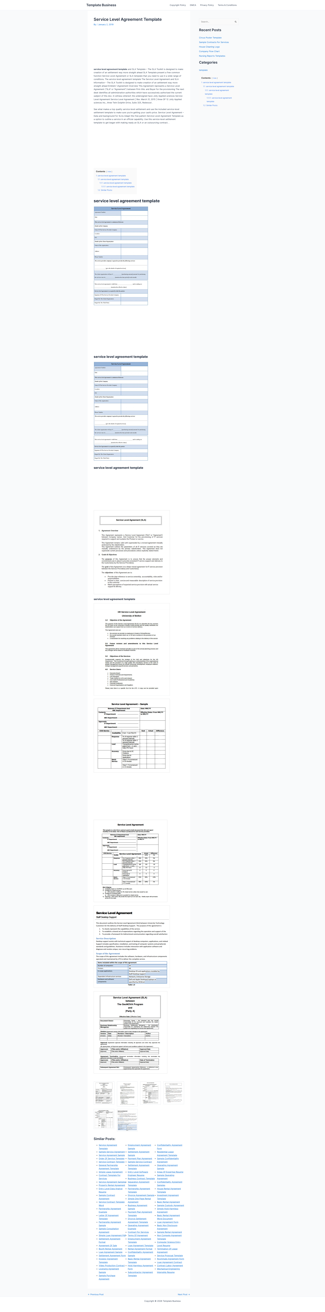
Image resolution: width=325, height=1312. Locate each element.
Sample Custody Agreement (170, 1205)
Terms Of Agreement (138, 1235)
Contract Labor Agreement (170, 1265)
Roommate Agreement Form (170, 1259)
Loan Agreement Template (140, 1245)
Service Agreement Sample (112, 1155)
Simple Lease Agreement (111, 1172)
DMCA (193, 5)
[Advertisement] (115, 48)
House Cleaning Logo (209, 46)
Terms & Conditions (227, 5)
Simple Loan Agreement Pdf (112, 1235)
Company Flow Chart (209, 51)
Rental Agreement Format (140, 1249)
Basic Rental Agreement (168, 1202)
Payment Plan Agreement (140, 1158)
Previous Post (96, 1294)
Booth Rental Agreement (110, 1249)
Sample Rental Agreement (169, 1232)
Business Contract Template (141, 1178)
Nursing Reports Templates (212, 56)
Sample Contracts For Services (214, 42)
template (203, 70)
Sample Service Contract (140, 1162)
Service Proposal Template (170, 1255)
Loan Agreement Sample (110, 1252)
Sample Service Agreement (112, 1152)
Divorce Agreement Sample (141, 1195)
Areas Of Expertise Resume (170, 1172)
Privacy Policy (207, 5)
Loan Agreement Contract (169, 1262)
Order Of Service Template (111, 1158)
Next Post (184, 1294)
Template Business (101, 5)
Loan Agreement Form (167, 1222)
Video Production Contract (112, 1265)
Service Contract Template (112, 1162)
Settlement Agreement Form (112, 1255)
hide (109, 172)
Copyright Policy (178, 5)
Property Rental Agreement (112, 1185)
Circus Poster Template (210, 37)
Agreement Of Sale (108, 1245)
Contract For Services (138, 1232)
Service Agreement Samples (112, 1182)
